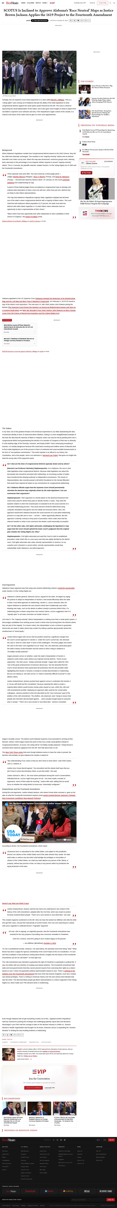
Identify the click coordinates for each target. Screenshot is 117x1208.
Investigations (6, 1160)
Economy (23, 1160)
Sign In (98, 1140)
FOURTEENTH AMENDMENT (18, 1042)
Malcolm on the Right (64, 1151)
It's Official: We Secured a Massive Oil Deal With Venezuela (97, 151)
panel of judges (32, 217)
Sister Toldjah (43, 1172)
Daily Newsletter (100, 1157)
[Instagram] (57, 1139)
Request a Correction (33, 1205)
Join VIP (111, 1140)
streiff (28, 20)
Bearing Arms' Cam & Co (65, 1162)
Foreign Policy (25, 1166)
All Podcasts (61, 1165)
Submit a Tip (80, 1160)
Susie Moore (43, 1157)
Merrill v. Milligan (57, 100)
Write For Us (80, 1163)
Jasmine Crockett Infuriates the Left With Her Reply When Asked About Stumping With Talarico (103, 100)
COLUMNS (30, 3)
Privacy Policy (15, 1205)
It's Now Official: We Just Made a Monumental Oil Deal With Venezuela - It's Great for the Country (64, 1120)
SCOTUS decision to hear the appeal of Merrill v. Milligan (19, 351)
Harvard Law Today (50, 455)
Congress (23, 1154)
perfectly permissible (66, 588)
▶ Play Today (86, 173)
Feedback (23, 1205)
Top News (5, 1151)
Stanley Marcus (19, 177)
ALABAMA (5, 1042)
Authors (4, 1169)
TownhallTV (5, 1166)
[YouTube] (64, 1139)
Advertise (79, 1154)
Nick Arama (32, 1125)
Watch (4, 1157)
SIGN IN (92, 3)
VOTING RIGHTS (46, 1042)
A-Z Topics (24, 1146)
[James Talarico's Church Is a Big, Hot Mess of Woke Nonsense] (85, 89)
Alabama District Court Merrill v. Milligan (14, 221)
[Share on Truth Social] (74, 20)
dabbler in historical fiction (51, 1051)
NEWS (23, 3)
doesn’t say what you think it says (15, 903)
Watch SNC (99, 1160)
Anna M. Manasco (62, 177)
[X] (53, 1139)
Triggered (61, 1159)
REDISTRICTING (34, 1042)
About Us (79, 1151)
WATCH (38, 3)
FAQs (104, 1140)
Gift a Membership (101, 1154)
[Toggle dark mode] (114, 3)
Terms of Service (6, 1205)
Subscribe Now (50, 1087)
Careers (79, 1157)
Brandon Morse (44, 1163)
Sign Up (110, 1199)
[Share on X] (70, 20)
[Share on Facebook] (78, 20)
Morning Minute (6, 1163)
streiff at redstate (34, 221)
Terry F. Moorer (39, 177)
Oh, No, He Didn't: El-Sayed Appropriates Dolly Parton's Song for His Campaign (96, 202)
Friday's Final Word (88, 142)
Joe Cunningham (44, 1160)
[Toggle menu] (3, 3)
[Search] (110, 3)
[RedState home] (8, 1140)
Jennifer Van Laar (44, 1154)
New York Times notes (14, 752)
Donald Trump (25, 1157)
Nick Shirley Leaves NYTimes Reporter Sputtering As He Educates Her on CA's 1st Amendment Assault (13, 1120)
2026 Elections (25, 1151)
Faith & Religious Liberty (27, 1163)
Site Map (42, 1205)
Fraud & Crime (25, 1169)
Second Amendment (26, 1179)
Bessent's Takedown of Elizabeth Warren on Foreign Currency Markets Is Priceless (38, 1119)
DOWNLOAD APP (80, 3)
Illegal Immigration (26, 1172)
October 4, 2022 (50, 943)
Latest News (5, 1154)
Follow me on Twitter (30, 1056)
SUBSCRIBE (102, 3)
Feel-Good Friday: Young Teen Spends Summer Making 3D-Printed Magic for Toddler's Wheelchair (101, 113)
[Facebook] (61, 1139)
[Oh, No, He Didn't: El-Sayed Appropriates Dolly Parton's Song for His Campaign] (97, 188)
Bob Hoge (6, 1125)
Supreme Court (25, 1176)
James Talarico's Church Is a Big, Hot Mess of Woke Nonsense (102, 87)
